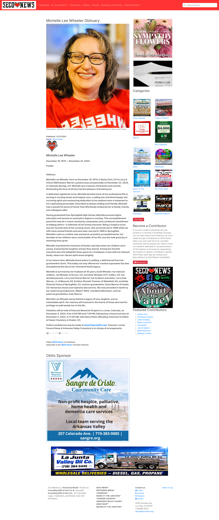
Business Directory (112, 5)
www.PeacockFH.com (95, 325)
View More (138, 219)
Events (96, 5)
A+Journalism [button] (58, 5)
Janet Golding (143, 320)
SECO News (57, 342)
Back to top (168, 487)
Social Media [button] (131, 5)
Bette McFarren (144, 330)
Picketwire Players (145, 317)
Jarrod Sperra (143, 328)
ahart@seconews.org (144, 511)
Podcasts (75, 5)
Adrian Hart (142, 314)
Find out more (141, 262)
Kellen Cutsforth (144, 322)
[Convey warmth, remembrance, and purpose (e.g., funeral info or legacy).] (142, 156)
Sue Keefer (142, 325)
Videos (86, 5)
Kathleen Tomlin (144, 333)
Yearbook (44, 5)
